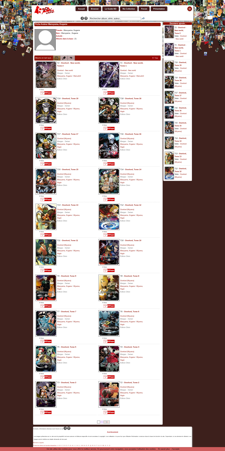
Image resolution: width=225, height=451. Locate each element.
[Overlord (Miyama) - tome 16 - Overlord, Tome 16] (109, 158)
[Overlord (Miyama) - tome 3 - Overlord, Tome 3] (46, 407)
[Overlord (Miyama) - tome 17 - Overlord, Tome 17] (46, 158)
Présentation (159, 9)
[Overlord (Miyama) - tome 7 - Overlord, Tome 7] (46, 336)
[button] (56, 58)
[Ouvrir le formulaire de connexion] (189, 9)
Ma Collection (129, 9)
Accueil (81, 9)
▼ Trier (155, 58)
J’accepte (175, 449)
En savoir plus (164, 449)
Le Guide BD (110, 9)
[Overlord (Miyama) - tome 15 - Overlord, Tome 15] (46, 194)
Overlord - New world (65, 70)
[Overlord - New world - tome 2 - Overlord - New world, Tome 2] (46, 87)
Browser (95, 9)
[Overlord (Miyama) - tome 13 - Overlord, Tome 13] (46, 229)
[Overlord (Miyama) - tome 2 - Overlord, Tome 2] (109, 407)
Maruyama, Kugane (64, 76)
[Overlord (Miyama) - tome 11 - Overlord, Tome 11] (46, 265)
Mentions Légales (38, 442)
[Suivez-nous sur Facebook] (82, 19)
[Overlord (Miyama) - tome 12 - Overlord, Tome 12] (109, 229)
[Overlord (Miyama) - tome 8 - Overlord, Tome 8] (109, 300)
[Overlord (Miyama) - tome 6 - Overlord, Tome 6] (109, 336)
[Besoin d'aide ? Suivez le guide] (86, 19)
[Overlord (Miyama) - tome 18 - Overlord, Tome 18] (109, 123)
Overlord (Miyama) (64, 103)
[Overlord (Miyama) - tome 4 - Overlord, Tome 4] (109, 371)
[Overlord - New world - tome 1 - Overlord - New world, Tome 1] (109, 87)
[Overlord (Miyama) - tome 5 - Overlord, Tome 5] (46, 371)
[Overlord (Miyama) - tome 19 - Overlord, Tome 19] (46, 123)
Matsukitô (77, 76)
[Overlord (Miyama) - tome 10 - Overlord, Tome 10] (109, 265)
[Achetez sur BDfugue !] (46, 94)
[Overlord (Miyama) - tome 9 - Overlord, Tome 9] (46, 300)
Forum (144, 9)
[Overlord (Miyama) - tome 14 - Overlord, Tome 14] (109, 194)
